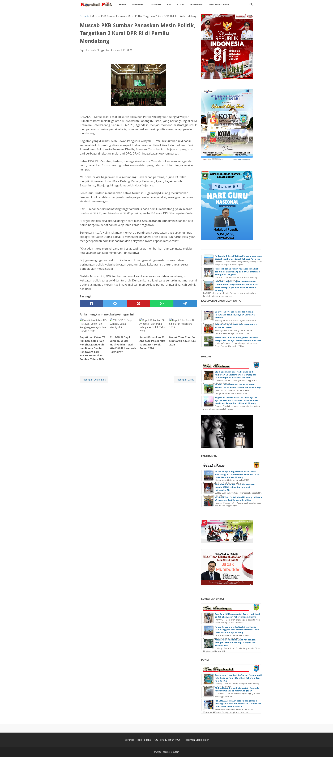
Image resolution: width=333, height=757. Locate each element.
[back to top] (326, 749)
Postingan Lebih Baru (94, 379)
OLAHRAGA (196, 4)
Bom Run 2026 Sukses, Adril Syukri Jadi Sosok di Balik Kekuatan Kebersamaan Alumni (237, 615)
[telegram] (185, 303)
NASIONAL (138, 4)
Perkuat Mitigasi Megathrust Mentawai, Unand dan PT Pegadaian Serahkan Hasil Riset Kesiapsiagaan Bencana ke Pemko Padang (236, 286)
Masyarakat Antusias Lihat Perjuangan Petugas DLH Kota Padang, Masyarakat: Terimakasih (235, 642)
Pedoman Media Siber (196, 739)
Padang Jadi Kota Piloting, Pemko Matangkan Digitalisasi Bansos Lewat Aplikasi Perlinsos (238, 257)
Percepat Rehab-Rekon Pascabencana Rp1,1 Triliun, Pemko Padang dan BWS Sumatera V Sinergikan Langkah (237, 271)
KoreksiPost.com (171, 751)
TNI (169, 4)
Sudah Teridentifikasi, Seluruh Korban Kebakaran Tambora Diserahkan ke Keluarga (238, 386)
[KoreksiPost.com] (96, 4)
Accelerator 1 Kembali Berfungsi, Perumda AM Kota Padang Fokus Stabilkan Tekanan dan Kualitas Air (238, 678)
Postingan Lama (185, 379)
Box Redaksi (144, 739)
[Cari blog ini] (251, 4)
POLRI (180, 4)
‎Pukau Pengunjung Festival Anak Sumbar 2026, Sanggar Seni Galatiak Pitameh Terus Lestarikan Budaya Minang (237, 474)
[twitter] (115, 303)
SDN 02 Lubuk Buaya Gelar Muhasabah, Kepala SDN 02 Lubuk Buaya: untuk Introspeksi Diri (235, 487)
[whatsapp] (161, 303)
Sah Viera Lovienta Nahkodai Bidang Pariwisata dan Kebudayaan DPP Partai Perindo (235, 314)
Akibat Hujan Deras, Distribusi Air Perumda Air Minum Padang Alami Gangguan (237, 689)
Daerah (156, 4)
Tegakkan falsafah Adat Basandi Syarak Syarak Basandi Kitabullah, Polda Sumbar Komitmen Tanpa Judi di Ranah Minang (236, 400)
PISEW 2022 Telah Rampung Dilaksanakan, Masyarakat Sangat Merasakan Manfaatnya (238, 339)
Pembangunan (219, 4)
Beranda (129, 739)
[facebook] (91, 303)
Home (122, 4)
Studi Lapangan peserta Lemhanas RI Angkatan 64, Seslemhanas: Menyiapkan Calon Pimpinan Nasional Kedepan (236, 374)
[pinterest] (138, 303)
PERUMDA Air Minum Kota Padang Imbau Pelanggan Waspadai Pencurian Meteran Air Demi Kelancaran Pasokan (238, 703)
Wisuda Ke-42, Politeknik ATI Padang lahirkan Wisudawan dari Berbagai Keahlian (238, 498)
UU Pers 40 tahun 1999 (168, 739)
